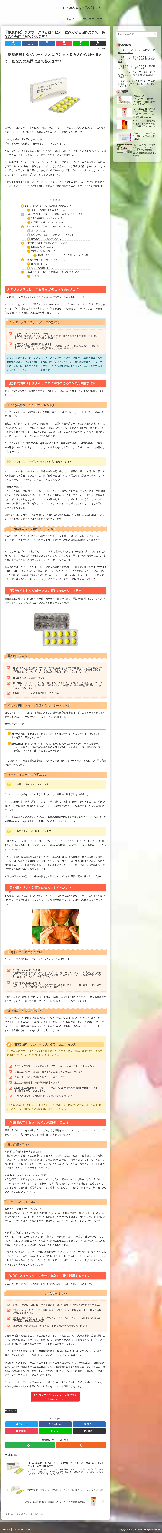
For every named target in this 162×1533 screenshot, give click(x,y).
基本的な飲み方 (38, 230)
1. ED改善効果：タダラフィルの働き (47, 218)
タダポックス (11, 1411)
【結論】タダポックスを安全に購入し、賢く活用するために (52, 272)
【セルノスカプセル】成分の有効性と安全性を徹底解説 (136, 51)
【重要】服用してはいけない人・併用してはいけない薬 (62, 255)
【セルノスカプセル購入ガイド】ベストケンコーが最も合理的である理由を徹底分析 (136, 59)
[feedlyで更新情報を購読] (30, 1445)
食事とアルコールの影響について (46, 238)
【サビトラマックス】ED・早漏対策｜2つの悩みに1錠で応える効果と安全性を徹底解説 (137, 74)
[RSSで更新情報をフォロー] (81, 1445)
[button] (155, 34)
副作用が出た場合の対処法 (43, 251)
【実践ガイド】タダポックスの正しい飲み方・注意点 (49, 226)
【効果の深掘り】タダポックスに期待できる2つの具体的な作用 (54, 214)
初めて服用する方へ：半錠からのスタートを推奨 (53, 234)
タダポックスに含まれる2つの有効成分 (49, 210)
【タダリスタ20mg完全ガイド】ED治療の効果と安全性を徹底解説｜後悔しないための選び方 (136, 83)
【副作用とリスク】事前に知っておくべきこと (46, 243)
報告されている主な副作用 (43, 247)
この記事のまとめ (39, 276)
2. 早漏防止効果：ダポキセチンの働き (48, 222)
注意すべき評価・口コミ (42, 268)
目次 (51, 200)
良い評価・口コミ (39, 264)
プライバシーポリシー (22, 1530)
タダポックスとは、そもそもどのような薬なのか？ (48, 206)
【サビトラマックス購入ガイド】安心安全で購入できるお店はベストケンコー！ (136, 66)
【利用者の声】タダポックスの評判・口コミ (45, 259)
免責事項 (6, 1530)
